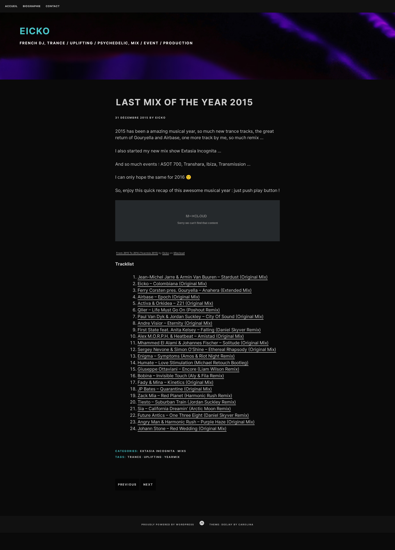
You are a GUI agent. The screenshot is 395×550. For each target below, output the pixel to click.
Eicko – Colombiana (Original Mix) (172, 283)
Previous (127, 484)
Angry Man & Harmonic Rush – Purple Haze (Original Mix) (196, 422)
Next (148, 484)
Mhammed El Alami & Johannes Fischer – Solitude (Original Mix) (203, 342)
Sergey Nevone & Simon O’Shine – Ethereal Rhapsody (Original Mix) (207, 349)
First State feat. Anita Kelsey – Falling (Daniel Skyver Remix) (199, 329)
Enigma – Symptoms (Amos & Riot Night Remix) (186, 356)
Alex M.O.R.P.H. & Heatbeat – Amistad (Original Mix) (191, 336)
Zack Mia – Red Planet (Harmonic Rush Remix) (185, 395)
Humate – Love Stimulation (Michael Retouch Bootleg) (193, 362)
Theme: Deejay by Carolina (231, 524)
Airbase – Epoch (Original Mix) (169, 297)
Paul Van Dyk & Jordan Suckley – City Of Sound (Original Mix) (201, 316)
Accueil (11, 6)
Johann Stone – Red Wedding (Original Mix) (182, 428)
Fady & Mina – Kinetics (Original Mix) (176, 382)
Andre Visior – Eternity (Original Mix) (175, 323)
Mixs (182, 451)
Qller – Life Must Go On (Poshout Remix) (179, 310)
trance (134, 457)
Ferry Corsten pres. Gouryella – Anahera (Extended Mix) (195, 290)
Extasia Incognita (157, 451)
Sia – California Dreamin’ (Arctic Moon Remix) (184, 408)
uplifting (153, 457)
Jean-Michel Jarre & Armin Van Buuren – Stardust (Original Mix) (203, 277)
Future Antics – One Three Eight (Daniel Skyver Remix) (193, 415)
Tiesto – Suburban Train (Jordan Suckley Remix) (187, 402)
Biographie (32, 6)
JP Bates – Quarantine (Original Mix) (175, 389)
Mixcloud (179, 253)
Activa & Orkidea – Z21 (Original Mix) (175, 303)
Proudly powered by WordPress (167, 524)
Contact (53, 6)
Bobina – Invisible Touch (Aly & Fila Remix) (181, 375)
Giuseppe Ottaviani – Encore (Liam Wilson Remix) (188, 369)
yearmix (172, 457)
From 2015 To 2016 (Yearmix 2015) (137, 253)
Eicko (35, 31)
